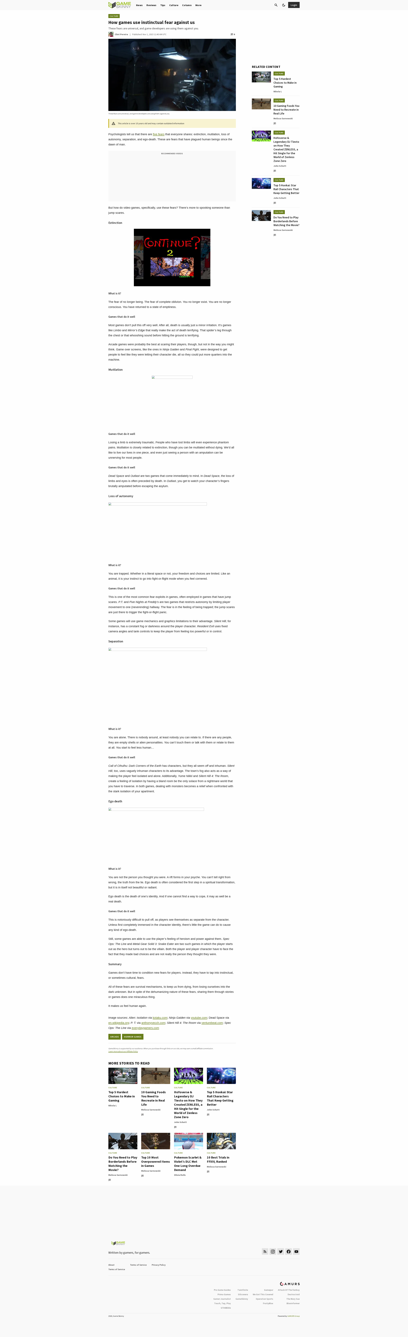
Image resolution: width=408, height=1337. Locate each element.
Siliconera (243, 1294)
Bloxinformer (293, 1303)
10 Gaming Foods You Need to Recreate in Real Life (153, 1098)
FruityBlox (268, 1303)
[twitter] (280, 1251)
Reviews (151, 5)
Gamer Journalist (222, 1298)
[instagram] (273, 1251)
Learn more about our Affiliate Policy (123, 1051)
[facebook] (288, 1251)
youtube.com (199, 1017)
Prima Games (224, 1294)
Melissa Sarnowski (150, 1109)
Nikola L (112, 1105)
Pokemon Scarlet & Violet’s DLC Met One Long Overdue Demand (188, 1163)
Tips (162, 5)
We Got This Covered (263, 1294)
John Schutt (180, 1122)
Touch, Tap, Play (222, 1303)
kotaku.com (160, 1017)
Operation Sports (264, 1298)
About (111, 1264)
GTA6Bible (226, 1307)
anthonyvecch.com (153, 1022)
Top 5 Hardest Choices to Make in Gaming (121, 1096)
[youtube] (296, 1251)
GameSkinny (242, 1298)
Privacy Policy (159, 1264)
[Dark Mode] (283, 5)
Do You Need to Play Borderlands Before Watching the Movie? (122, 1163)
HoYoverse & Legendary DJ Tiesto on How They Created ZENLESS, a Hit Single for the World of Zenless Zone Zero (188, 1104)
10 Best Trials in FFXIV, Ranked (218, 1159)
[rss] (265, 1251)
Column (187, 5)
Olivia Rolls (180, 1175)
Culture (173, 5)
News (139, 5)
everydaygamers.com (145, 1028)
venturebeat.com (212, 1022)
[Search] (276, 5)
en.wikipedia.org (118, 1022)
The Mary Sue (293, 1298)
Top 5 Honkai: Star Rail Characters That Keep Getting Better (220, 1098)
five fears (158, 134)
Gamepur (268, 1289)
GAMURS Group (293, 1316)
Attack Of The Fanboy (289, 1289)
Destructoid (294, 1294)
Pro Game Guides (222, 1289)
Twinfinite (242, 1289)
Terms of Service (138, 1264)
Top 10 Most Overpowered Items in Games (155, 1161)
